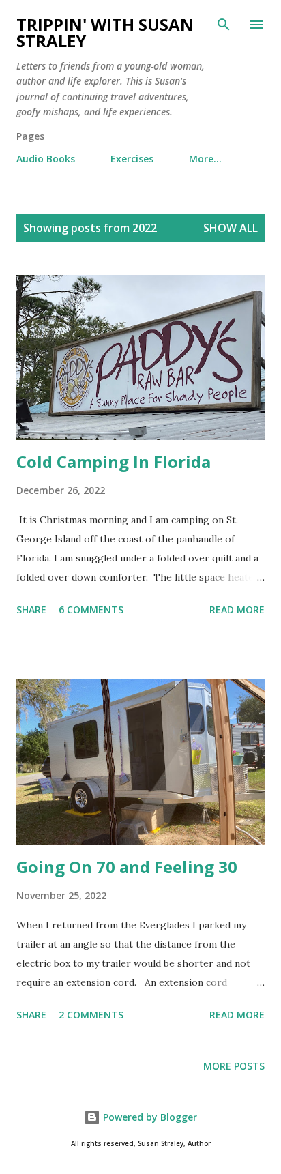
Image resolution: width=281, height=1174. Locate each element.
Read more (237, 609)
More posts (234, 1065)
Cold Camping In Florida (113, 461)
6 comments (91, 609)
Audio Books (45, 158)
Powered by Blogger (148, 1117)
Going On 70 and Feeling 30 (126, 866)
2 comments (91, 1014)
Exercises (131, 158)
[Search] (224, 24)
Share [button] (31, 609)
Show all (230, 227)
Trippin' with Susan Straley (105, 32)
